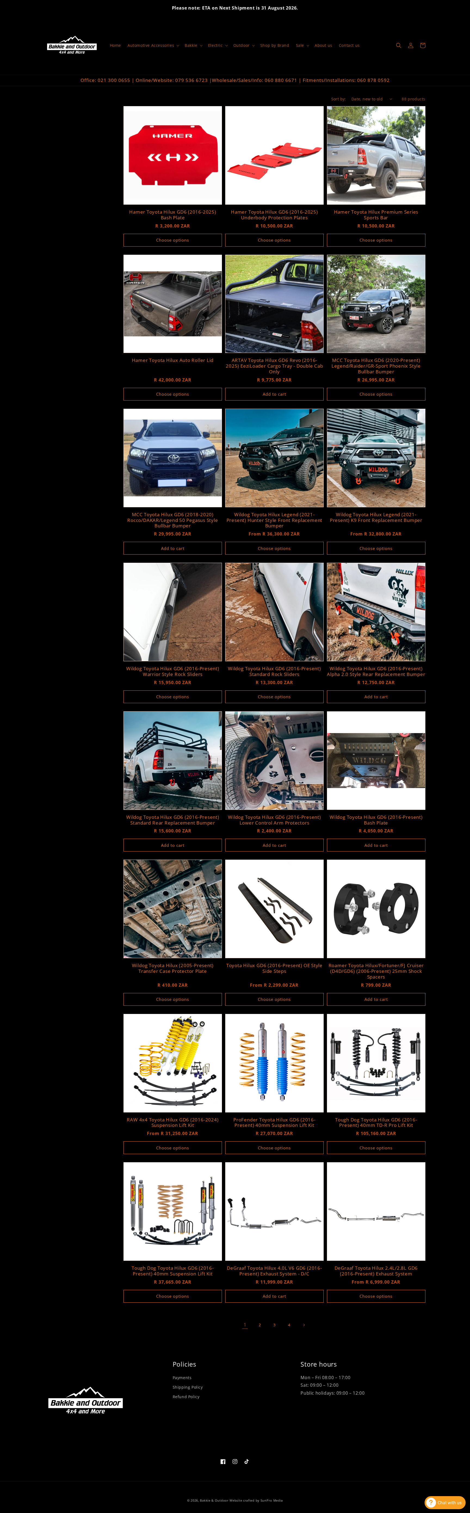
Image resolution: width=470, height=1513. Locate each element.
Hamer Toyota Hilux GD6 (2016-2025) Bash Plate (172, 215)
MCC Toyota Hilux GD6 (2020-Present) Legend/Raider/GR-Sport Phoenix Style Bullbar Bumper (376, 366)
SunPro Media (272, 1500)
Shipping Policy (188, 1387)
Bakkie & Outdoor (214, 1500)
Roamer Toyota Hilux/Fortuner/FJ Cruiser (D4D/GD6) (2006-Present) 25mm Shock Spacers (376, 971)
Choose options (172, 240)
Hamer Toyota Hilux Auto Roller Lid (173, 360)
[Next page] (304, 1325)
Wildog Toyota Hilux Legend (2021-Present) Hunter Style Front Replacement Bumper (274, 520)
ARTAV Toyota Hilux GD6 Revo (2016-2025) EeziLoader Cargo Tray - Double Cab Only (274, 366)
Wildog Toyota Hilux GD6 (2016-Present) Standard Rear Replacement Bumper (172, 820)
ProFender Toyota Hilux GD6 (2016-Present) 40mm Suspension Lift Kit (274, 1122)
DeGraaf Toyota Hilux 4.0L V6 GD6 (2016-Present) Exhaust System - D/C (274, 1271)
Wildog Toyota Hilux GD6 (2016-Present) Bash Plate (376, 820)
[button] (152, 45)
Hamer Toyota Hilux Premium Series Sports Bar (376, 215)
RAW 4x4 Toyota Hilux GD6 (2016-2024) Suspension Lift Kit (172, 1122)
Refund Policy (186, 1396)
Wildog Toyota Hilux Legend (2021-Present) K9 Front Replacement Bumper (376, 517)
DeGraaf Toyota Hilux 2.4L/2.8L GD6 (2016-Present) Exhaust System (376, 1271)
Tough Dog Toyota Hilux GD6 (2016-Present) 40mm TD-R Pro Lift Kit (376, 1122)
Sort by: (338, 99)
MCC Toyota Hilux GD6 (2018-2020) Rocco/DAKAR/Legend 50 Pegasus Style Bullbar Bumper (172, 520)
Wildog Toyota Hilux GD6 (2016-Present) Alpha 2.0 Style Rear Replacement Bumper (376, 671)
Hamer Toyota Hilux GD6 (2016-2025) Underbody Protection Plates (274, 215)
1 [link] (245, 1325)
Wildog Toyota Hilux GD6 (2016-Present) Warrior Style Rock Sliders (172, 671)
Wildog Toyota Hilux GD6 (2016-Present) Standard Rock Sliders (274, 671)
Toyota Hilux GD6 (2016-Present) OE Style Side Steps (274, 968)
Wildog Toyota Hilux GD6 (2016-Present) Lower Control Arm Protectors (274, 820)
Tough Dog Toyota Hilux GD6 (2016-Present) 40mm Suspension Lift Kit (173, 1271)
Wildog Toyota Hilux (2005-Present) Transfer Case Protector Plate (173, 968)
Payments (182, 1377)
